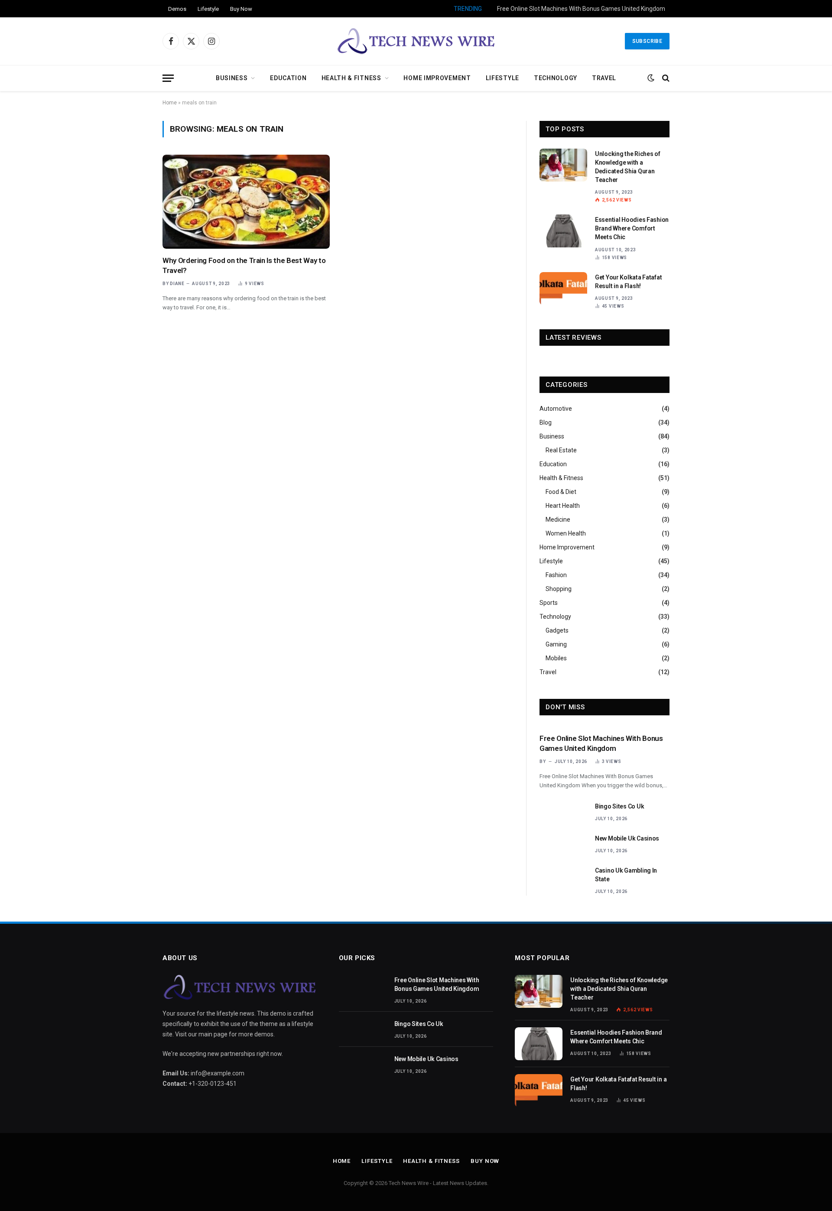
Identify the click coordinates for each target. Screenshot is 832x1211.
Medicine (558, 519)
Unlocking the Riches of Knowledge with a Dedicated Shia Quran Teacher (627, 166)
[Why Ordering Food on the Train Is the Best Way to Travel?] (246, 202)
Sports (549, 602)
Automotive (556, 408)
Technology (555, 78)
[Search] (665, 78)
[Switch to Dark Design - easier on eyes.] (650, 78)
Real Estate (561, 450)
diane (177, 283)
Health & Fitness (351, 78)
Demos (177, 9)
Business (232, 78)
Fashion (556, 574)
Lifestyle (208, 9)
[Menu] (168, 78)
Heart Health (563, 505)
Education (288, 78)
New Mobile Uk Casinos (627, 838)
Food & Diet (561, 491)
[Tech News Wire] (416, 41)
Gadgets (557, 630)
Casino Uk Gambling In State (626, 875)
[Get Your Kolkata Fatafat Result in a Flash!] (563, 288)
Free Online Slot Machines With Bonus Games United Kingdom (601, 743)
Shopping (559, 588)
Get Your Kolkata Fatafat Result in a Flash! (628, 281)
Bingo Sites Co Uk (641, 8)
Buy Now (241, 9)
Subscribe (647, 41)
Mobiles (556, 658)
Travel (604, 78)
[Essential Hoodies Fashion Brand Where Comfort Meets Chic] (563, 230)
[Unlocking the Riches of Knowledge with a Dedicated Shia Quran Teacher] (563, 165)
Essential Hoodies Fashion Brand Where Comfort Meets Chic (632, 228)
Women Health (566, 533)
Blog (546, 422)
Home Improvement (437, 78)
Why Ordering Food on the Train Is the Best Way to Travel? (243, 265)
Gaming (556, 644)
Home (169, 103)
